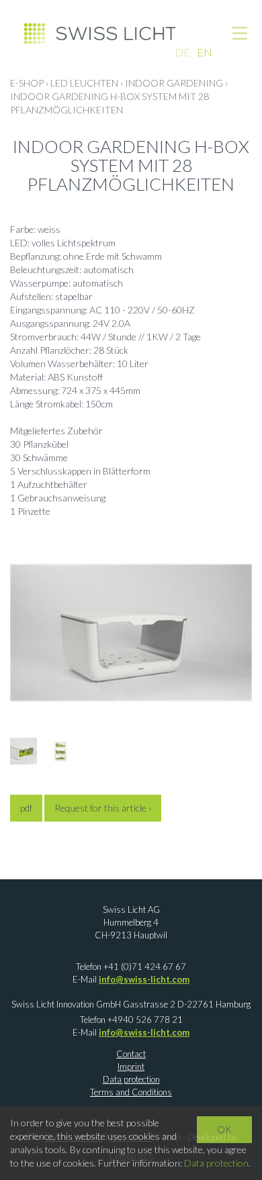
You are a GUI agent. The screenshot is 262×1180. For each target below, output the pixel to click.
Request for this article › (102, 808)
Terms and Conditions (131, 1092)
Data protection (131, 1079)
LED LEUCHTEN (84, 83)
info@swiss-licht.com (144, 979)
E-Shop (27, 83)
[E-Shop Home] (99, 32)
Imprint (131, 1066)
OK (224, 1129)
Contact (131, 1053)
